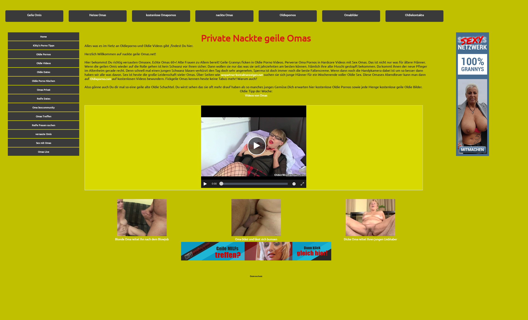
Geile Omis (34, 15)
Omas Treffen (43, 116)
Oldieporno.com (100, 79)
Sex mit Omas (43, 142)
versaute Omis (43, 134)
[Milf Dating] (256, 259)
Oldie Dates (43, 72)
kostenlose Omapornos (161, 15)
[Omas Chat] (472, 155)
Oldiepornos (288, 15)
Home (43, 36)
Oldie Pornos (43, 54)
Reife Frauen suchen (43, 125)
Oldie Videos (44, 63)
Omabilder (351, 15)
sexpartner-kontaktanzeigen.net (242, 74)
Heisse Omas (97, 15)
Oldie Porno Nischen (43, 80)
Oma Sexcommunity (43, 107)
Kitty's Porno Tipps (43, 45)
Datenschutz (256, 276)
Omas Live (43, 151)
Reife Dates (43, 98)
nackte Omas (224, 15)
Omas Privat (43, 89)
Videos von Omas (256, 95)
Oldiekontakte (414, 15)
